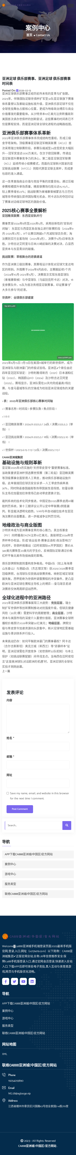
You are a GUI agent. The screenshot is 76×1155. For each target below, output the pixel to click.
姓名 (10, 738)
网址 (9, 775)
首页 (29, 35)
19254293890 (15, 1080)
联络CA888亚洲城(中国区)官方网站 (26, 894)
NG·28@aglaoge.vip (19, 1093)
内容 (9, 700)
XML (4, 1054)
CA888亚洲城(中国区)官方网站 (37, 1146)
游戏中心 (10, 874)
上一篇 (6, 671)
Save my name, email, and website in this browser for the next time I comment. (39, 796)
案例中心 (10, 864)
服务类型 (10, 884)
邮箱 (10, 756)
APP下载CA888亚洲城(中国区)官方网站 (29, 854)
